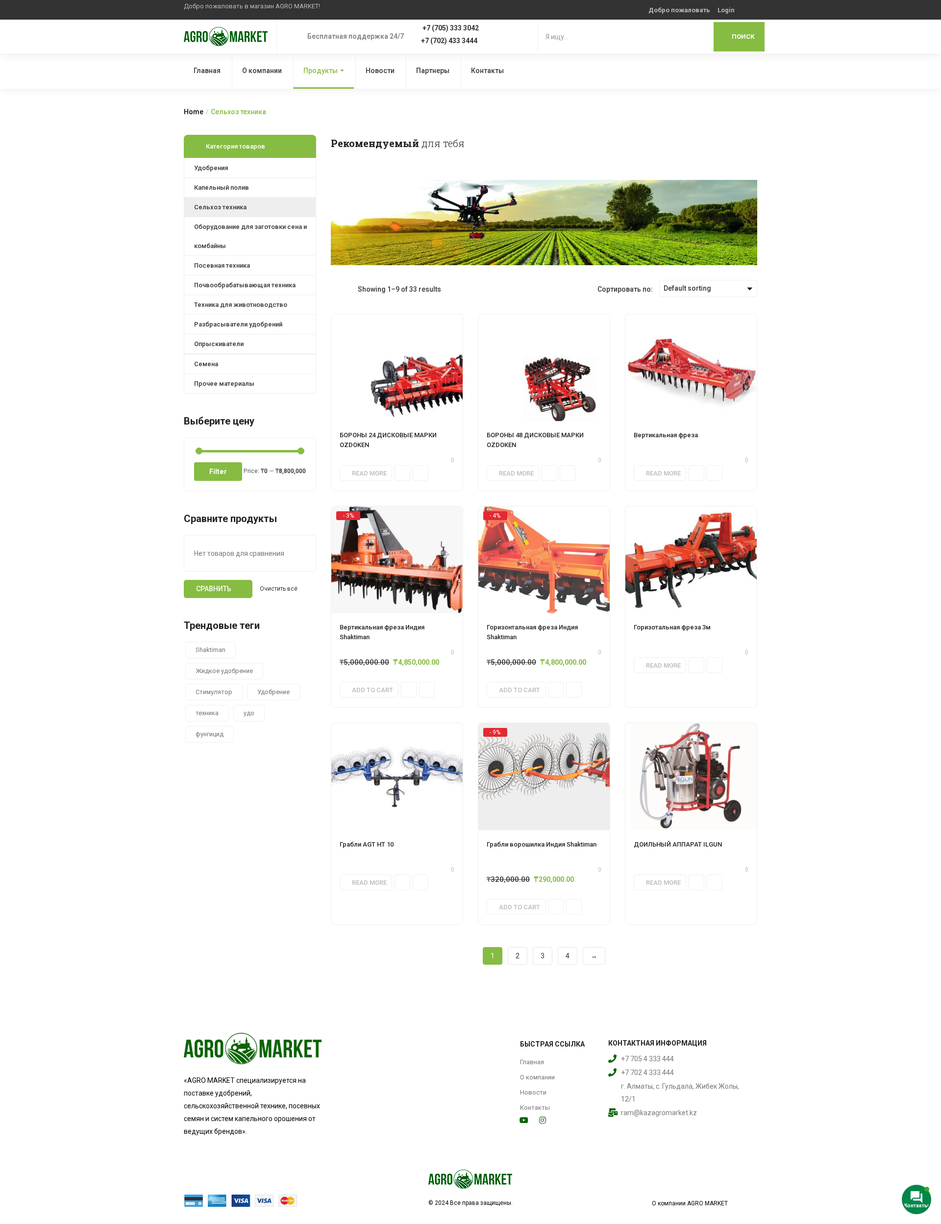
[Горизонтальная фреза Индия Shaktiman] (544, 559)
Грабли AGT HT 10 (367, 844)
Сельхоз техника (220, 207)
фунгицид (209, 734)
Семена (206, 364)
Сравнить (213, 589)
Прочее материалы (224, 383)
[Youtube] (524, 1120)
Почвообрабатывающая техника (245, 285)
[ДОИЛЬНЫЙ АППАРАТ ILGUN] (691, 776)
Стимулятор (214, 692)
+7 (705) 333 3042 (450, 28)
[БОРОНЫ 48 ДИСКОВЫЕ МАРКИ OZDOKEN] (544, 367)
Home (193, 112)
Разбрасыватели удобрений (238, 324)
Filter (218, 471)
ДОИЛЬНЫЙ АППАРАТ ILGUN (678, 844)
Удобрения (211, 168)
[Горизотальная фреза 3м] (691, 559)
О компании (262, 71)
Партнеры (432, 71)
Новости (380, 71)
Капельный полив (221, 187)
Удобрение (273, 692)
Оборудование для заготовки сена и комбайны (250, 236)
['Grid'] (336, 288)
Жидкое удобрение (224, 670)
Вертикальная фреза (666, 435)
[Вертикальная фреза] (691, 367)
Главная (207, 71)
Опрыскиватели (219, 344)
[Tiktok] (561, 1120)
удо (249, 713)
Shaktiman (210, 649)
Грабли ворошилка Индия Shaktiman (541, 844)
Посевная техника (222, 265)
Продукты (320, 71)
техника (207, 713)
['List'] (350, 288)
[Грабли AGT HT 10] (397, 776)
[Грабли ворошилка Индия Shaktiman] (544, 776)
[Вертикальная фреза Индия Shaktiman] (397, 559)
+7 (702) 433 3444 (449, 41)
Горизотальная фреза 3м (672, 627)
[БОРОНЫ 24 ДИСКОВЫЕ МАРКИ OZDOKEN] (397, 367)
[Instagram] (542, 1120)
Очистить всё (278, 588)
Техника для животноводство (240, 304)
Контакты (487, 71)
